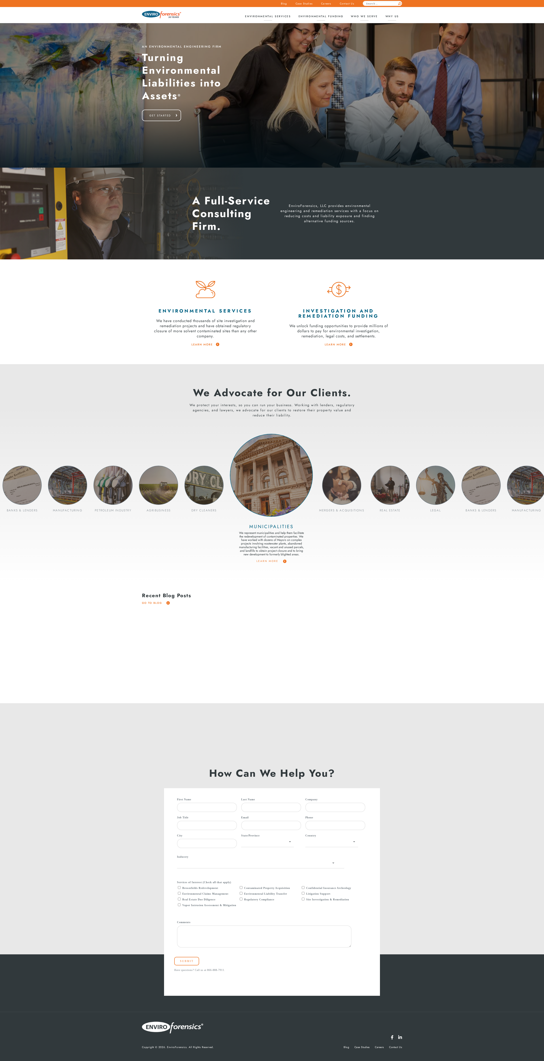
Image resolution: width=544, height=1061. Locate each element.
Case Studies (304, 3)
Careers (326, 3)
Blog (284, 3)
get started (160, 115)
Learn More (268, 561)
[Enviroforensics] (161, 15)
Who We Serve (364, 16)
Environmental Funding (321, 16)
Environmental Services (268, 16)
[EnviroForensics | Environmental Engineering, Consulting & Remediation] (172, 1028)
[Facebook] (392, 1037)
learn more (202, 345)
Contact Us (347, 3)
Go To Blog (152, 603)
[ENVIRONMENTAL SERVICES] (205, 289)
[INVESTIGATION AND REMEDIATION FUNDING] (339, 289)
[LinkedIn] (400, 1037)
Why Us (392, 16)
